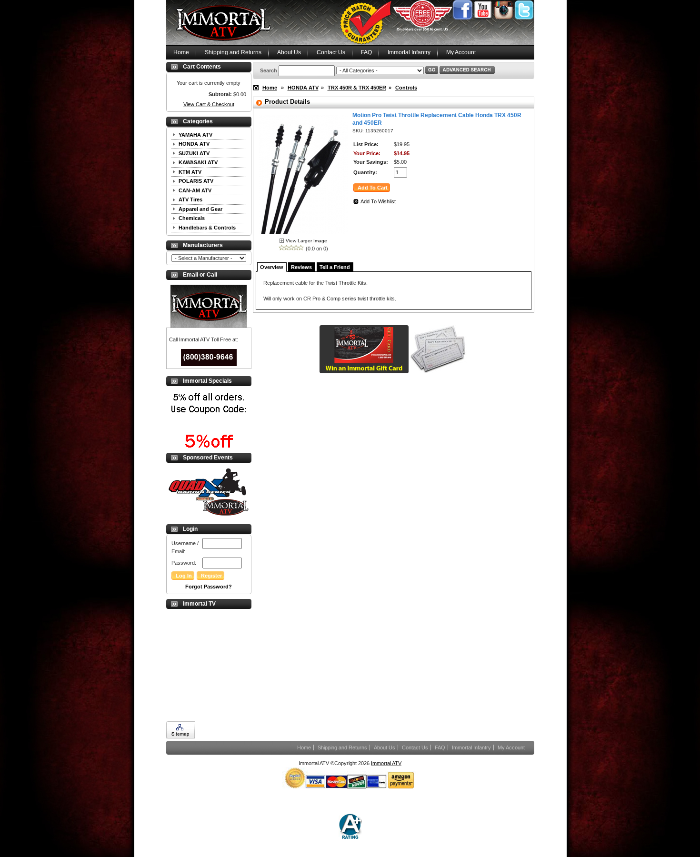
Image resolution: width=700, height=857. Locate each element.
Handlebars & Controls (207, 227)
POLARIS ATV (196, 181)
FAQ (366, 52)
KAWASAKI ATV (198, 162)
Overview (271, 267)
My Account (461, 52)
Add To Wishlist (378, 201)
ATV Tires (190, 199)
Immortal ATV (386, 763)
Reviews (301, 267)
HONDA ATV (194, 144)
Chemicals (192, 218)
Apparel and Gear (200, 209)
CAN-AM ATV (195, 190)
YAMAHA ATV (195, 135)
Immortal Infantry (409, 52)
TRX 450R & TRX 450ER (357, 87)
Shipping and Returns (233, 52)
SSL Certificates (18, 853)
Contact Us (331, 52)
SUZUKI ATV (194, 153)
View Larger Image (306, 240)
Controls (406, 87)
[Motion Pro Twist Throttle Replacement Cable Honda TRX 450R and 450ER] (303, 235)
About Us (289, 52)
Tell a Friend (335, 267)
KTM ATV (190, 172)
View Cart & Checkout (208, 104)
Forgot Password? (208, 586)
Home (181, 52)
